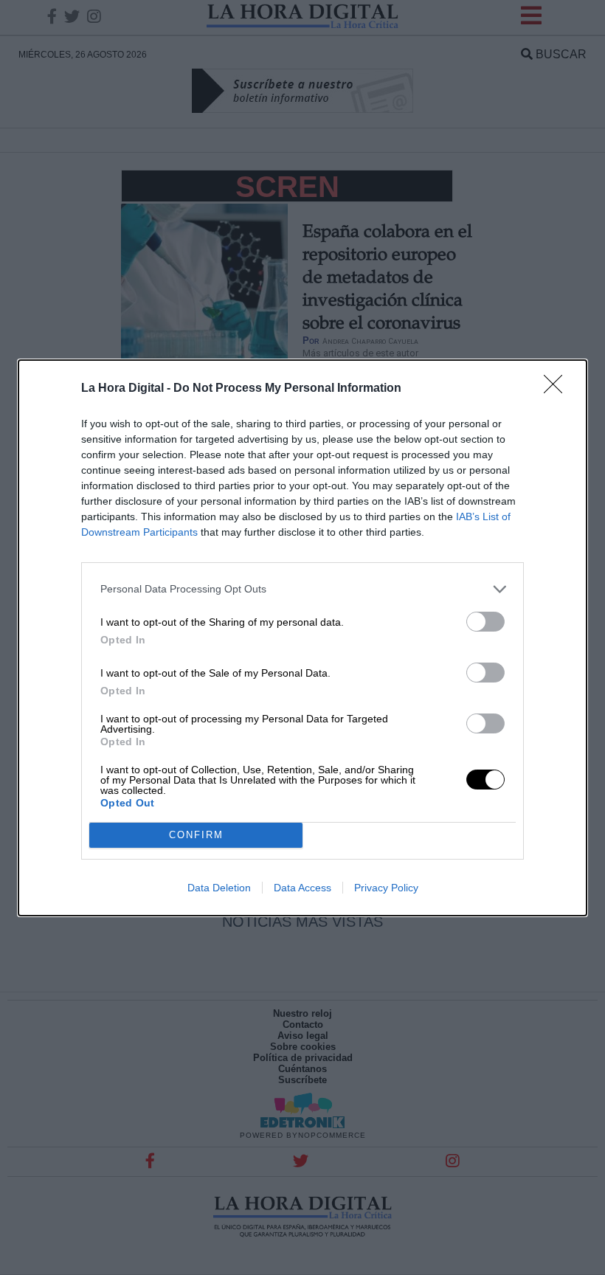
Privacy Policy (386, 888)
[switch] (485, 622)
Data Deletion (219, 888)
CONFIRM (196, 834)
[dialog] (302, 638)
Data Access (302, 888)
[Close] (558, 389)
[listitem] (302, 589)
